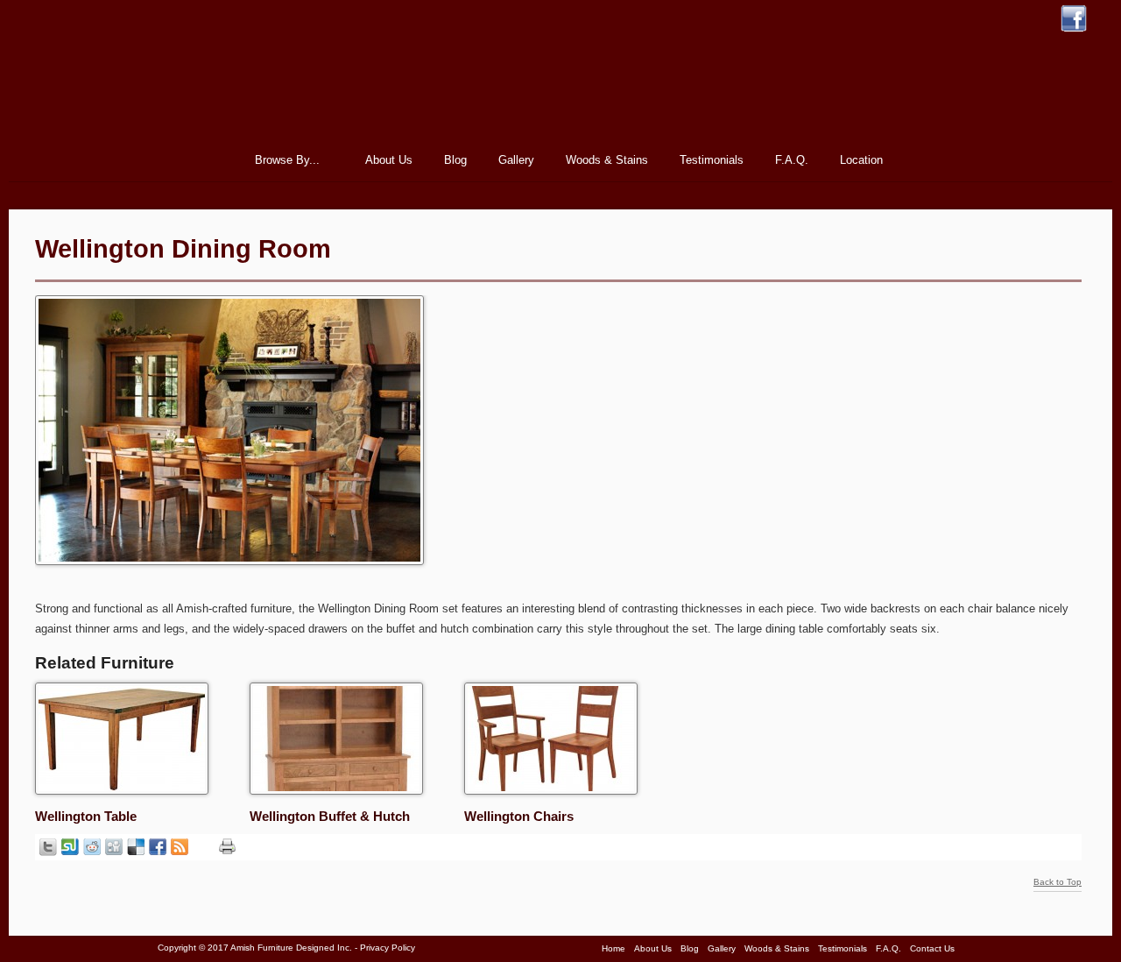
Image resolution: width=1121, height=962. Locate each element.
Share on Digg (114, 847)
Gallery (516, 159)
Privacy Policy (387, 947)
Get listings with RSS (179, 847)
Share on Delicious (136, 847)
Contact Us (932, 948)
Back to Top (1057, 882)
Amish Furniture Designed (560, 82)
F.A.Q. (791, 159)
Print (227, 846)
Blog (455, 159)
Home (210, 160)
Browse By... (281, 162)
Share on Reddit (92, 847)
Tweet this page (48, 847)
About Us (388, 159)
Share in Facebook (157, 847)
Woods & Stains (607, 159)
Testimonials (712, 159)
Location (861, 159)
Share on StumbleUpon (70, 847)
